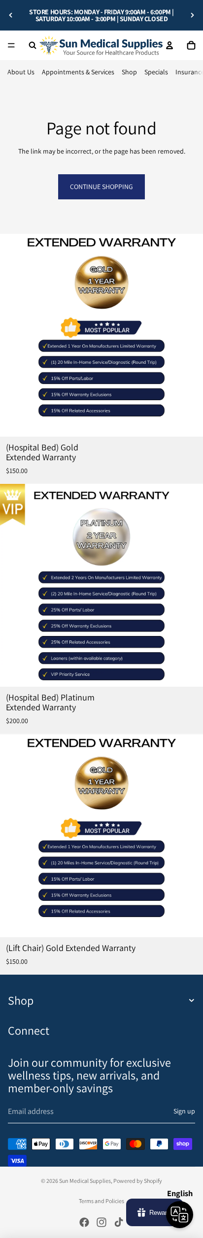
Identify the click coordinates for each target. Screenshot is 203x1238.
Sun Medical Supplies (85, 1180)
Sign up (184, 1111)
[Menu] (11, 45)
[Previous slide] (11, 15)
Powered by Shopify (137, 1180)
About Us (20, 71)
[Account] (169, 45)
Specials (156, 71)
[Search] (32, 45)
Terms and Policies (101, 1201)
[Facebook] (84, 1222)
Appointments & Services (78, 71)
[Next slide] (192, 15)
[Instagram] (101, 1222)
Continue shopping (101, 186)
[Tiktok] (119, 1222)
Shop (129, 71)
